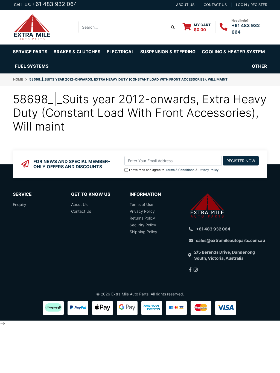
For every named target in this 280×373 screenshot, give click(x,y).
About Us (79, 204)
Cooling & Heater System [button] (233, 51)
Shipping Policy (143, 231)
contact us (215, 4)
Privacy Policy (208, 170)
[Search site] (173, 27)
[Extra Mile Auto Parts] (32, 26)
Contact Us (81, 211)
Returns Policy (142, 218)
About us (185, 4)
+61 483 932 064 (54, 4)
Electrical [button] (120, 51)
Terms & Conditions (180, 170)
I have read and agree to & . (174, 170)
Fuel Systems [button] (31, 66)
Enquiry (19, 204)
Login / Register (251, 4)
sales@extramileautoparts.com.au (230, 240)
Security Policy (143, 225)
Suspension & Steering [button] (168, 51)
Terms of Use (141, 204)
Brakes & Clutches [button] (77, 51)
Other (259, 66)
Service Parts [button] (30, 51)
